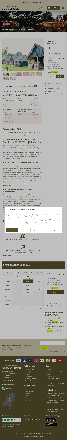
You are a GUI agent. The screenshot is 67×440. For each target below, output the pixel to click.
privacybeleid (46, 223)
